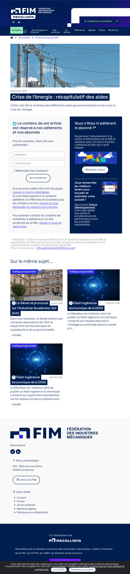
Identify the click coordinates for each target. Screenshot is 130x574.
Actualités (16, 30)
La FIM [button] (25, 31)
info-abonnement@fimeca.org (55, 248)
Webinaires (80, 30)
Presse (102, 30)
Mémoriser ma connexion (31, 170)
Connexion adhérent (99, 21)
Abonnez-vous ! (95, 169)
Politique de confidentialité (32, 512)
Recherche (113, 30)
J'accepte (59, 570)
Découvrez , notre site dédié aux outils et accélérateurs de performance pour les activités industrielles (86, 203)
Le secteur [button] (67, 31)
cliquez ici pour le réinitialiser (31, 192)
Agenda (91, 30)
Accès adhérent (26, 505)
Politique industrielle (47, 38)
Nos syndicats (55, 31)
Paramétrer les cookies (82, 570)
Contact (21, 498)
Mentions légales (26, 509)
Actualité (16, 335)
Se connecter (38, 178)
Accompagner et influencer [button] (38, 31)
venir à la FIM (27, 480)
